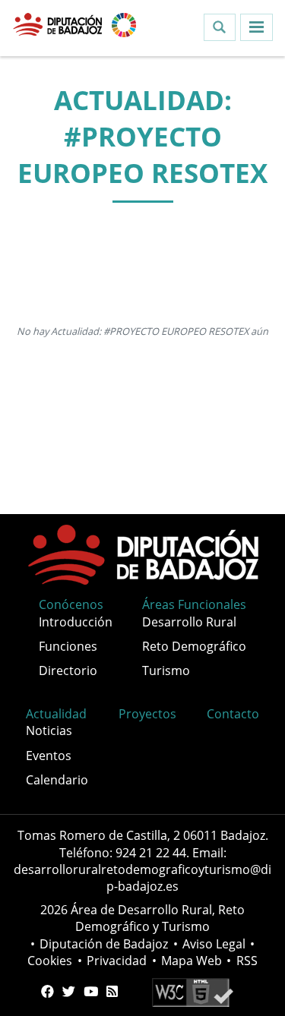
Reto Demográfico (194, 646)
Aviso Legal (213, 944)
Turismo (166, 670)
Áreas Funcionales (194, 604)
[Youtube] (91, 992)
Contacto (233, 713)
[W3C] (192, 992)
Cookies (49, 960)
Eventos (48, 755)
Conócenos (71, 604)
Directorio (68, 670)
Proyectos (147, 713)
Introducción (75, 622)
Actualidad (56, 713)
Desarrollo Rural (189, 622)
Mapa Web (191, 960)
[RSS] (112, 992)
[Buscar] (220, 27)
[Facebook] (47, 992)
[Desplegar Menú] (256, 27)
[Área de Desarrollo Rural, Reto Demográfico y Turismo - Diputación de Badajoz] (59, 23)
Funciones (68, 646)
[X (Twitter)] (68, 992)
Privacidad (117, 960)
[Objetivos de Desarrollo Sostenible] (124, 23)
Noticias (49, 730)
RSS (247, 960)
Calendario (57, 779)
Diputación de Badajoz (104, 944)
